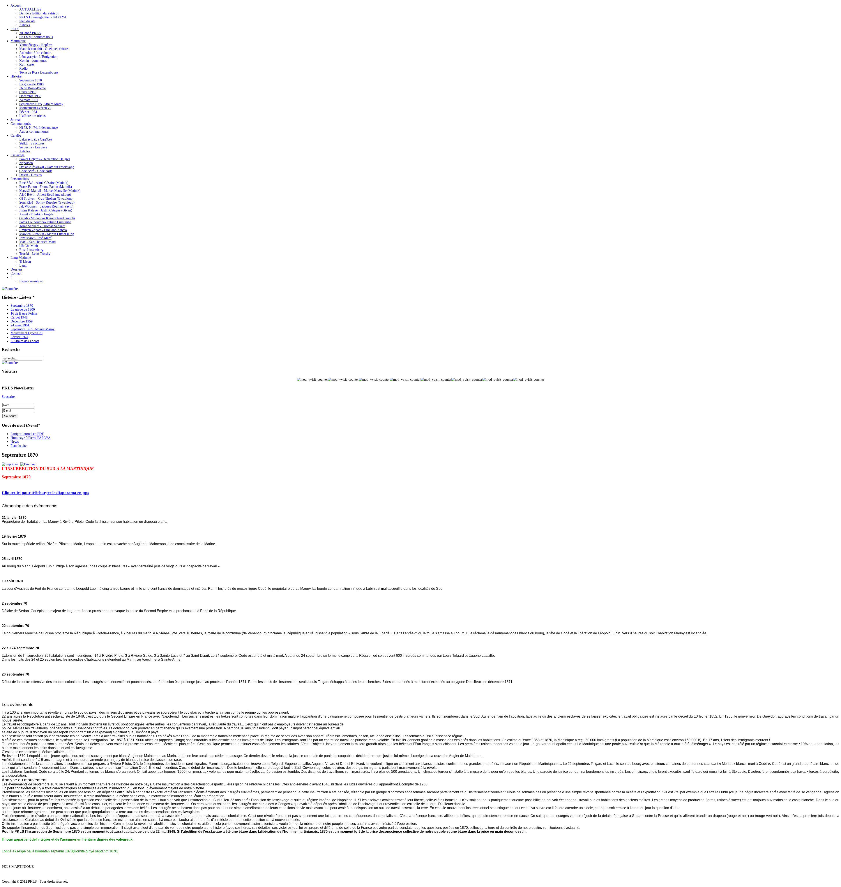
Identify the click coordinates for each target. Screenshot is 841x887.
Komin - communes (33, 60)
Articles (24, 25)
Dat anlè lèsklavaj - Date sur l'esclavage (46, 167)
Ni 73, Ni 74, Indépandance (38, 127)
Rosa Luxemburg (31, 250)
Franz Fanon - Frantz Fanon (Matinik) (45, 186)
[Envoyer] (28, 464)
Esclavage (18, 155)
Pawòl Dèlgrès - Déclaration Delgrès (44, 159)
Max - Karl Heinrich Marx (37, 242)
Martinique (18, 41)
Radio (23, 68)
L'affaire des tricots (32, 116)
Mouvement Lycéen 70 (35, 108)
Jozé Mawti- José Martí (35, 238)
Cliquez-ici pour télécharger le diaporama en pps (45, 492)
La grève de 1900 (31, 84)
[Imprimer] (10, 464)
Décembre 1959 (30, 96)
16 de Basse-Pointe (32, 88)
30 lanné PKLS (30, 33)
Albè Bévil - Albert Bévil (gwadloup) (45, 194)
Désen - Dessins (30, 175)
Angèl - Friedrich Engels (36, 214)
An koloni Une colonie (35, 53)
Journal (16, 119)
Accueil (16, 5)
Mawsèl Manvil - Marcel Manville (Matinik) (49, 190)
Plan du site (27, 21)
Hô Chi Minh (28, 246)
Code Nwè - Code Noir (35, 171)
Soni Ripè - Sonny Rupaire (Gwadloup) (46, 202)
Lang (23, 265)
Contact (16, 273)
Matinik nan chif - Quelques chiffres (44, 49)
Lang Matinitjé (21, 257)
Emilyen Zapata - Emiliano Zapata (43, 230)
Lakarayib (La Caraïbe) (35, 139)
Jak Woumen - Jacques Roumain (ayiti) (46, 206)
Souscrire (8, 396)
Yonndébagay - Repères (35, 45)
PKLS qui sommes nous (36, 37)
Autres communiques (34, 131)
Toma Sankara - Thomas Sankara (42, 226)
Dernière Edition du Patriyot (38, 13)
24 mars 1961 (28, 100)
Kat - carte (26, 64)
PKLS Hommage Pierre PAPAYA (43, 17)
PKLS (15, 29)
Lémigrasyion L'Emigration (38, 56)
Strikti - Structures (31, 143)
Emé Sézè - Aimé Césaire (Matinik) (43, 183)
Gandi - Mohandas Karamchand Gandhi (47, 218)
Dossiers (16, 269)
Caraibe (16, 135)
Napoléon (26, 163)
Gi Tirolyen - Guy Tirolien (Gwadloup (45, 198)
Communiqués (21, 123)
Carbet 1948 (27, 92)
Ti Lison (25, 261)
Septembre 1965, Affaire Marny (41, 104)
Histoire (16, 76)
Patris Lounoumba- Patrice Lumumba (45, 222)
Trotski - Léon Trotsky (34, 253)
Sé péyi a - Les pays (33, 147)
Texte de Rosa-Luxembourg (38, 72)
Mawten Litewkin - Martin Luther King (46, 234)
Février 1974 (28, 112)
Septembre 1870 (30, 80)
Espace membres (30, 281)
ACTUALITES (30, 9)
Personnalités (20, 179)
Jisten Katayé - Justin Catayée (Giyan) (45, 210)
